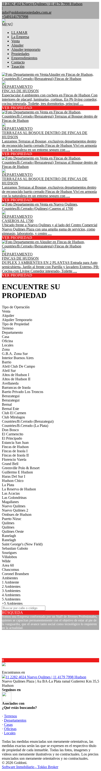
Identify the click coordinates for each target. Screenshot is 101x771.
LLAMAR (19, 33)
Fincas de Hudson (15, 447)
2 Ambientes (11, 586)
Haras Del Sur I (13, 476)
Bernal (7, 404)
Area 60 (8, 565)
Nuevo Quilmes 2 (15, 510)
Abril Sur (9, 371)
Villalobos (9, 557)
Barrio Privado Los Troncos (22, 392)
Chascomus (10, 570)
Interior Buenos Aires (18, 358)
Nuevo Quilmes (13, 506)
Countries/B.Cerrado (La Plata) (25, 426)
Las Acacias (11, 493)
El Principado (12, 438)
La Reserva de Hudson (19, 489)
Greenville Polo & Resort (20, 468)
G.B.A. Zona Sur (15, 354)
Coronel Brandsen (15, 574)
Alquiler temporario (25, 50)
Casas (8, 725)
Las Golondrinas (14, 498)
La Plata (8, 485)
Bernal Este (10, 409)
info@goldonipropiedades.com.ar (26, 12)
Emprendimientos (24, 58)
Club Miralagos (13, 417)
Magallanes (10, 502)
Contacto (18, 62)
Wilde (6, 561)
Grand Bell (10, 464)
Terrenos (10, 716)
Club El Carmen (14, 413)
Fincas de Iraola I (14, 451)
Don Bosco (10, 430)
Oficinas (10, 729)
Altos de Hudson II (16, 379)
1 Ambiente (10, 582)
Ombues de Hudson (16, 515)
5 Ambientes (11, 599)
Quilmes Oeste (13, 531)
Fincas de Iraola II (15, 455)
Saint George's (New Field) (22, 544)
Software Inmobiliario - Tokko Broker (30, 767)
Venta (15, 41)
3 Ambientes (11, 591)
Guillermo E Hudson (17, 472)
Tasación (17, 66)
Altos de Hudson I (15, 375)
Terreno (7, 328)
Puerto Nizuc (11, 519)
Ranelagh (9, 536)
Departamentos (15, 720)
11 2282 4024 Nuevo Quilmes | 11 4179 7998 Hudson (46, 677)
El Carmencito (12, 434)
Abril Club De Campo (18, 366)
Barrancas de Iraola (16, 387)
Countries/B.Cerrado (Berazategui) (28, 421)
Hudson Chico (12, 481)
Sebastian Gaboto (15, 548)
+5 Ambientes (12, 603)
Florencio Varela (14, 459)
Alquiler (17, 45)
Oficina (7, 341)
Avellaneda (10, 383)
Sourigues (9, 553)
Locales (7, 345)
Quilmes (8, 523)
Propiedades (20, 54)
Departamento (12, 332)
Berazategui (10, 396)
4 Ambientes (11, 595)
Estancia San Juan (15, 443)
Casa (5, 337)
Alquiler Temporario (17, 320)
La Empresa (20, 37)
